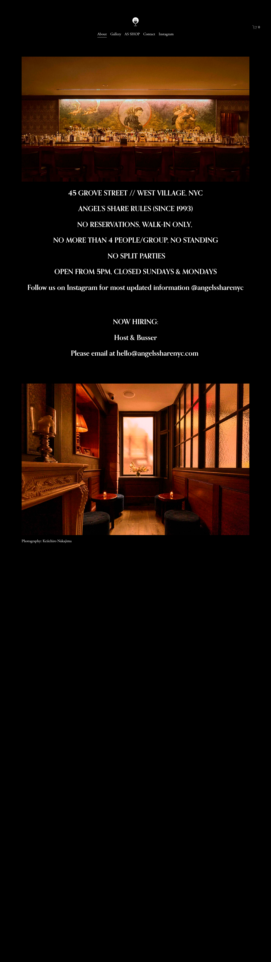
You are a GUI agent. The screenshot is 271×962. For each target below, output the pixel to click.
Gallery (115, 34)
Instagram (166, 34)
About (102, 34)
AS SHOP (132, 34)
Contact (149, 34)
